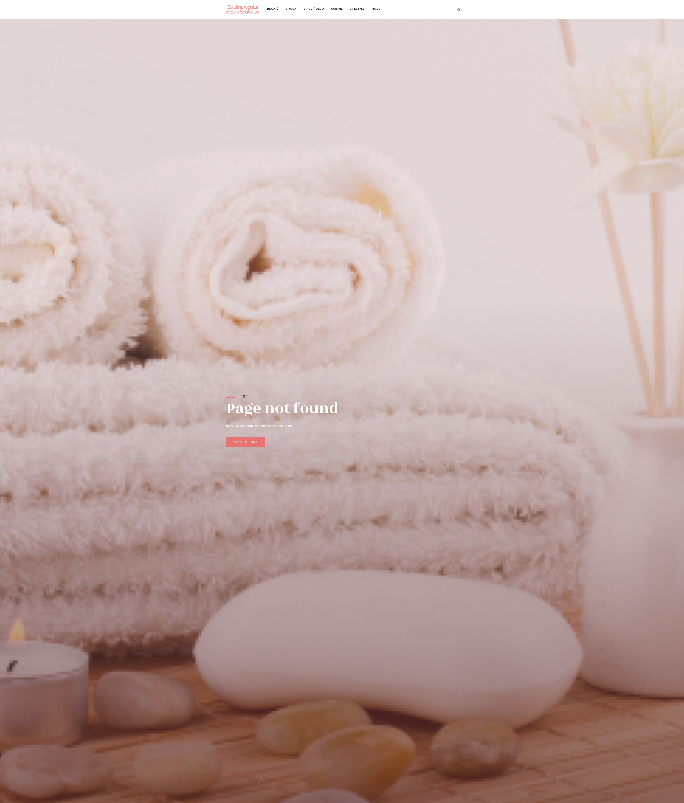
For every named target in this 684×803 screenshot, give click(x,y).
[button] (459, 9)
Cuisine (337, 8)
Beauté (272, 8)
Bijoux (291, 8)
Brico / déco (314, 8)
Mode (376, 8)
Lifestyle (357, 8)
